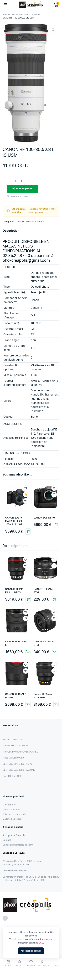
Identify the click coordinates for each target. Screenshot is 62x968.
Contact (7, 840)
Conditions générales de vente (18, 845)
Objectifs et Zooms (21, 15)
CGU (41, 943)
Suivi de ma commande (14, 814)
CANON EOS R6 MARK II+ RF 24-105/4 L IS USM (14, 521)
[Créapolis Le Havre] (31, 4)
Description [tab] (11, 230)
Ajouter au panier (28, 531)
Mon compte (9, 805)
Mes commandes (11, 810)
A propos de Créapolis (14, 835)
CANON (36, 15)
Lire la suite (28, 599)
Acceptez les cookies (31, 951)
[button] (53, 29)
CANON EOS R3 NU (44, 518)
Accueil (6, 15)
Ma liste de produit (12, 819)
